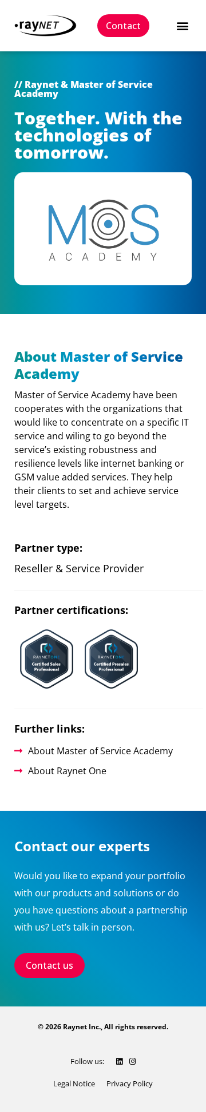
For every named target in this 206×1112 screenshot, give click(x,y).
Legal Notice (74, 1083)
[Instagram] (132, 1061)
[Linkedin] (119, 1061)
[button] (182, 26)
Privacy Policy (129, 1083)
